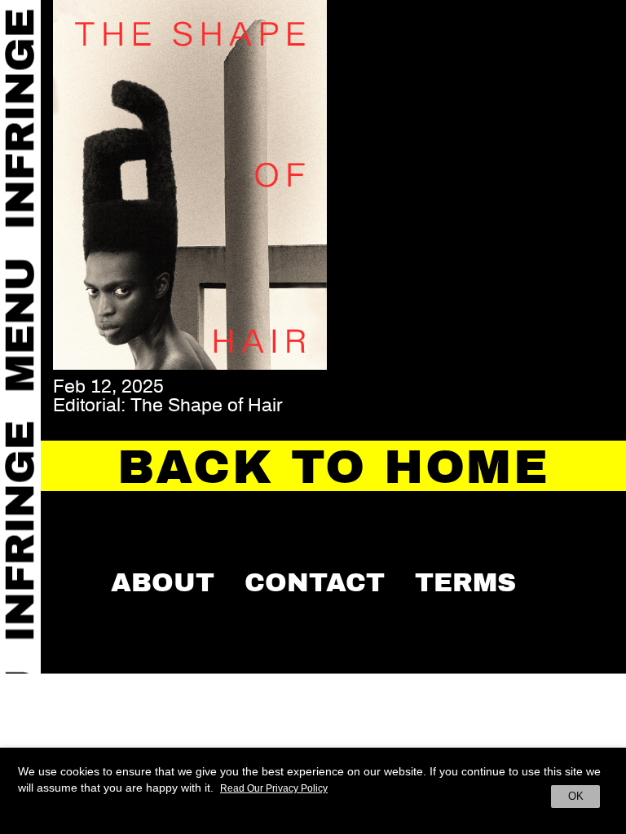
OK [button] (576, 796)
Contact (315, 582)
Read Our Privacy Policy (274, 788)
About (162, 582)
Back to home (333, 467)
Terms (465, 582)
